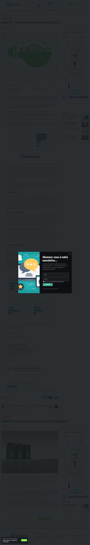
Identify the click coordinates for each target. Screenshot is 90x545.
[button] (24, 540)
